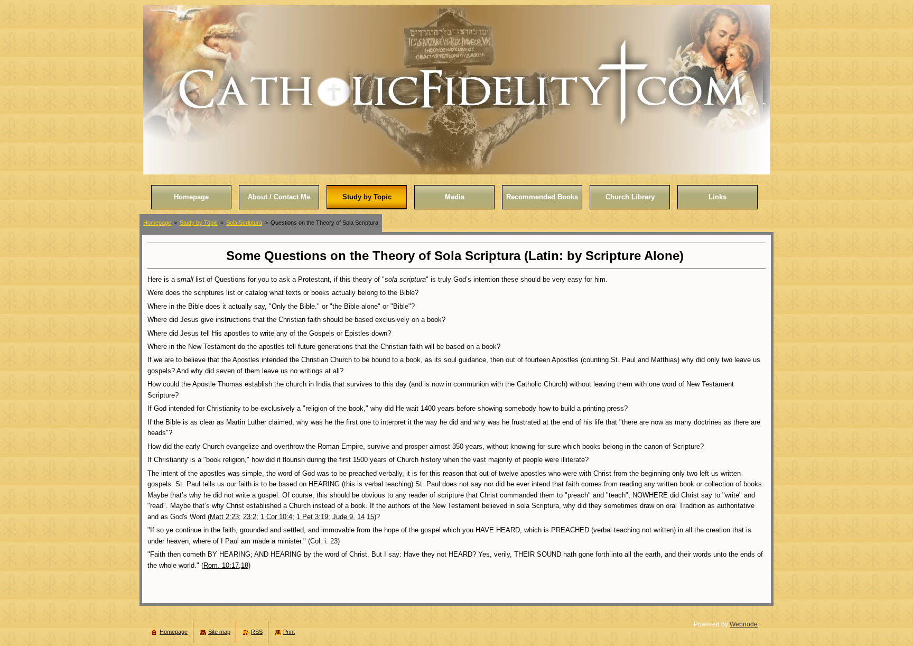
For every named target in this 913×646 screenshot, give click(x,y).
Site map (219, 632)
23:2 (249, 517)
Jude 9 (342, 517)
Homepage (157, 222)
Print (289, 632)
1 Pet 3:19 (312, 517)
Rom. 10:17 (221, 565)
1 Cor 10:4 (276, 517)
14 (361, 517)
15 (370, 517)
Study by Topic (199, 222)
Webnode (744, 624)
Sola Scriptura (244, 222)
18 (244, 565)
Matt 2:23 (224, 517)
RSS (257, 632)
